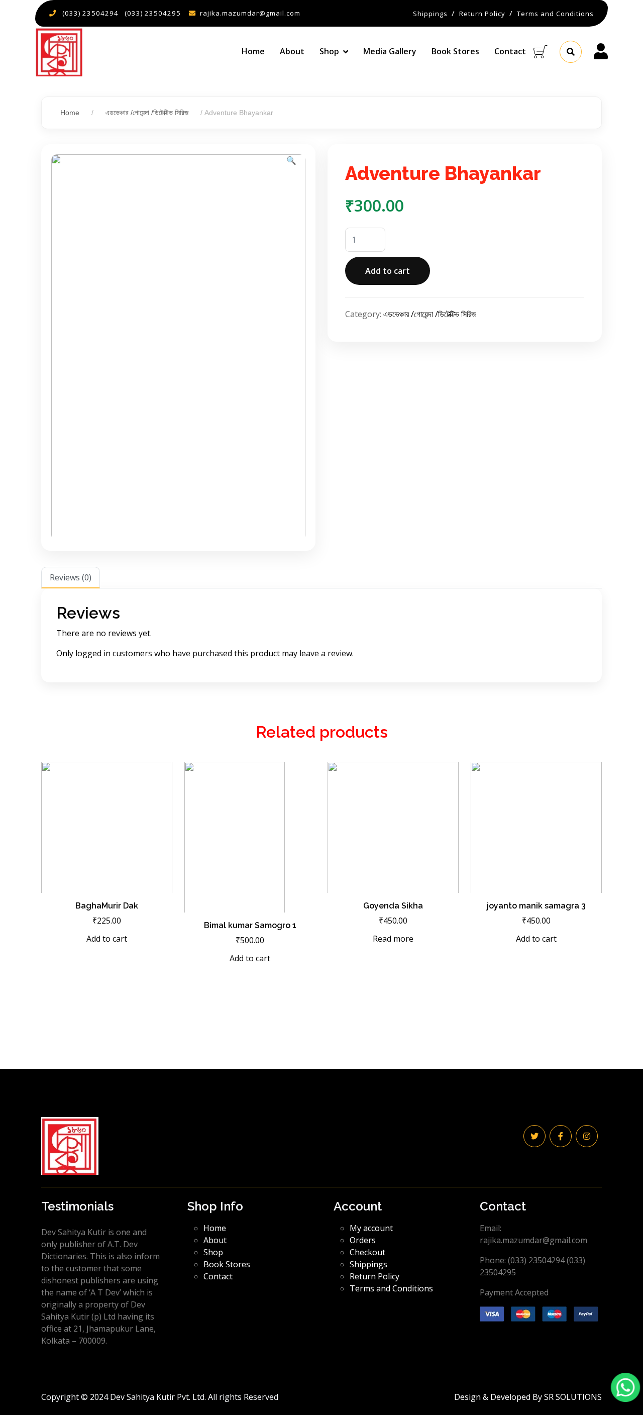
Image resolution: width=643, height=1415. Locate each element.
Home (253, 51)
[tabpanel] (321, 635)
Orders (363, 1240)
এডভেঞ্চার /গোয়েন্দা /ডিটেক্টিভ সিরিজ (146, 113)
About (292, 51)
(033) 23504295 (153, 13)
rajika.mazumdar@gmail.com (250, 13)
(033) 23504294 (90, 13)
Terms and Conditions (391, 1288)
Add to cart (387, 270)
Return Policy (374, 1276)
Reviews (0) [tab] (70, 577)
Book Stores (455, 51)
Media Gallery (389, 51)
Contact (510, 51)
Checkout (367, 1252)
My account (371, 1228)
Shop (213, 1252)
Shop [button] (329, 51)
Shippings (368, 1264)
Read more (393, 938)
